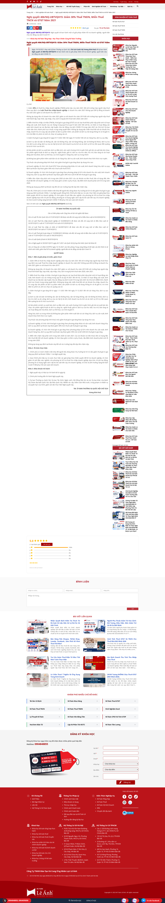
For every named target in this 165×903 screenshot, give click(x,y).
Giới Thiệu (35, 799)
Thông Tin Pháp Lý (71, 796)
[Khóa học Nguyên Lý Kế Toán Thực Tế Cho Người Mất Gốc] (119, 48)
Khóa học (96, 764)
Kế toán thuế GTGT (119, 21)
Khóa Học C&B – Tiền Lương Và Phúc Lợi (130, 274)
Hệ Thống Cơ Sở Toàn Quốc (41, 808)
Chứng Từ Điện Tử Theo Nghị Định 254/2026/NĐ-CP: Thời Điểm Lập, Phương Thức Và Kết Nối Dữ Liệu (131, 505)
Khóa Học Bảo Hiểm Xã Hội (130, 282)
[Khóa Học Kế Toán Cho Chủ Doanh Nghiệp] (119, 111)
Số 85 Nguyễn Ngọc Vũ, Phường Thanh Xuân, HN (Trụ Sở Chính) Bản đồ (75, 838)
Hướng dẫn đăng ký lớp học (74, 820)
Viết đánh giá (46, 544)
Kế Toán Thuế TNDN (75, 709)
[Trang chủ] (34, 6)
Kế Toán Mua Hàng (75, 701)
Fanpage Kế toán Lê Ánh (120, 445)
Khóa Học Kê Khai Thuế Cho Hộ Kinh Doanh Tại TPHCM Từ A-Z (131, 474)
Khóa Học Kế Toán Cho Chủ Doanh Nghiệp (131, 110)
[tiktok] (40, 2)
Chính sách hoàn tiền (71, 811)
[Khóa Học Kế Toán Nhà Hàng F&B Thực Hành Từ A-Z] (119, 364)
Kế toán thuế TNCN (119, 26)
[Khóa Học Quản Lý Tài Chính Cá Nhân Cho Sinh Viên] (119, 428)
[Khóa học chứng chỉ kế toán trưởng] (119, 75)
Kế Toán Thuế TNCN (37, 709)
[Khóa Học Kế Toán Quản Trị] (119, 237)
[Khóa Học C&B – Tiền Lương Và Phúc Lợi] (119, 274)
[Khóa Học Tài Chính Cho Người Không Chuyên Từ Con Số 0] (119, 130)
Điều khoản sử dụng (71, 802)
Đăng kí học (91, 901)
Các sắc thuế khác (118, 34)
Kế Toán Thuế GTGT (113, 701)
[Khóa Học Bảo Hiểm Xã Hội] (119, 283)
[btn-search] (137, 6)
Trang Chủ (50, 6)
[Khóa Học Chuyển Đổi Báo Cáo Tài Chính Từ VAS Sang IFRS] (119, 183)
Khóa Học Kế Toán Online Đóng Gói (131, 228)
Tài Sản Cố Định (36, 701)
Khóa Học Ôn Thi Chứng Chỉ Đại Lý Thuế (131, 210)
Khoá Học (36, 825)
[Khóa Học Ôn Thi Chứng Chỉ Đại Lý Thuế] (119, 210)
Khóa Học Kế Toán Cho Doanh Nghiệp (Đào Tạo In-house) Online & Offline (131, 148)
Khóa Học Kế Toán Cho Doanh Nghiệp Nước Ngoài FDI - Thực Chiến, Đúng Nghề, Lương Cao (131, 139)
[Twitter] (30, 2)
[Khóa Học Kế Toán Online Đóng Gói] (119, 228)
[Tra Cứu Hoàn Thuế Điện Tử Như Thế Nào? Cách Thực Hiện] (38, 669)
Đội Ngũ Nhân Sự (38, 802)
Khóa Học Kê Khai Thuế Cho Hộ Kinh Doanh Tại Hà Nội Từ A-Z (131, 484)
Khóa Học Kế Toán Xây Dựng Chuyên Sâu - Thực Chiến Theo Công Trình (131, 157)
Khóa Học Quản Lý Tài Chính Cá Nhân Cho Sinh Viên (131, 429)
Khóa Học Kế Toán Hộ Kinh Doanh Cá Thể (131, 101)
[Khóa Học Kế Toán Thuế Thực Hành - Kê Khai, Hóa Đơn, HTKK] (119, 84)
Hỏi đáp (136, 2)
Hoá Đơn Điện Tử (36, 725)
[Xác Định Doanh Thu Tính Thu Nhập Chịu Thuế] (94, 669)
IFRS (98, 808)
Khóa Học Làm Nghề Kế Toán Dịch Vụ (131, 401)
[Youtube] (34, 2)
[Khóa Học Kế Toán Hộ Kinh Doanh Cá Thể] (119, 102)
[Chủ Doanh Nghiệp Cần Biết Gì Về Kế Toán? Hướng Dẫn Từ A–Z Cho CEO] (119, 494)
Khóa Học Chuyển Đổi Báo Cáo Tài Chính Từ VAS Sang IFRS (131, 184)
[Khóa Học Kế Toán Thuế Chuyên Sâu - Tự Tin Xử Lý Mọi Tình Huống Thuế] (119, 93)
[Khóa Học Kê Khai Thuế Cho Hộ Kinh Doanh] (119, 383)
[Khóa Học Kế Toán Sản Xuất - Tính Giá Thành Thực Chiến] (119, 175)
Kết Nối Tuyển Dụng (73, 6)
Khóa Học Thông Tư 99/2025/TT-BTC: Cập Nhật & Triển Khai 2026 (131, 393)
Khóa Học (59, 6)
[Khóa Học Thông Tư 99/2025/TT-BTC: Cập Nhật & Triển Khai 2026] (119, 392)
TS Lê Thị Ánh (104, 28)
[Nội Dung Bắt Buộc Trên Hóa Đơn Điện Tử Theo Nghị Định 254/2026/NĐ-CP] (119, 516)
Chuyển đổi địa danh (104, 811)
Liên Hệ (34, 805)
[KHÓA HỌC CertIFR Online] (119, 164)
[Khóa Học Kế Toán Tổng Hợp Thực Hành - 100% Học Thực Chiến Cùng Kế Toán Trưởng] (119, 57)
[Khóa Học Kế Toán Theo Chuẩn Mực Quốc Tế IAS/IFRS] (119, 310)
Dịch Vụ (130, 6)
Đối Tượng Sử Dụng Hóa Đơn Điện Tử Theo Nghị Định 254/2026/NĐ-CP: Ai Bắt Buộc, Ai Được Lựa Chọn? (131, 526)
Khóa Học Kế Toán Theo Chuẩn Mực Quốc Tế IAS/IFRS (131, 310)
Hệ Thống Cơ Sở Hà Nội (73, 825)
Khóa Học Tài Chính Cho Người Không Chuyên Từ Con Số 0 (131, 129)
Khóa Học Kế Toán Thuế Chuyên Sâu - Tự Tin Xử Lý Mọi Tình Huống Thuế (131, 93)
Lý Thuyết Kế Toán (37, 717)
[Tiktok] (136, 797)
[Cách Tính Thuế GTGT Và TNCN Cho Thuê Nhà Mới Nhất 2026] (94, 651)
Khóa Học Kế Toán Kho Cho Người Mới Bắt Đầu (131, 374)
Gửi (133, 609)
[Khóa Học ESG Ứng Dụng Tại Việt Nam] (119, 410)
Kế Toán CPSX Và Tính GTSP (116, 717)
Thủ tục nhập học (70, 805)
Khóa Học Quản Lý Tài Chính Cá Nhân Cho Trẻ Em (131, 329)
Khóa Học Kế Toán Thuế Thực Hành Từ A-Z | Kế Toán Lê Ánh (131, 438)
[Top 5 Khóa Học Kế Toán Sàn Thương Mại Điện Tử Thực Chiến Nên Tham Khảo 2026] (119, 465)
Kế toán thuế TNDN (119, 30)
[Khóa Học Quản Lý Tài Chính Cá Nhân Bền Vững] (119, 219)
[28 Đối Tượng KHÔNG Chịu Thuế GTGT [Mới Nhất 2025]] (94, 687)
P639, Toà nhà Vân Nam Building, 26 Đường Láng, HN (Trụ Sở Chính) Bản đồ (76, 831)
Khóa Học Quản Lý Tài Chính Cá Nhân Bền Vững (131, 219)
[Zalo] (130, 802)
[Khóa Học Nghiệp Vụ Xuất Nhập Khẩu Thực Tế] (119, 255)
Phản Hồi (87, 6)
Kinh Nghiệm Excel (113, 709)
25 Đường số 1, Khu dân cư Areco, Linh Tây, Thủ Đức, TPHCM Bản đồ (109, 844)
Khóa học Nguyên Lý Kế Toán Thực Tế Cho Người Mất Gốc (131, 48)
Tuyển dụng (123, 2)
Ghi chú (95, 776)
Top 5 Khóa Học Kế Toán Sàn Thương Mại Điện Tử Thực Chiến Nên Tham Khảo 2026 (131, 465)
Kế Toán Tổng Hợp (103, 799)
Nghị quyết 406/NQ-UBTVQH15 (38, 32)
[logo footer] (40, 896)
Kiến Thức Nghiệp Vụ (106, 796)
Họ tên (95, 748)
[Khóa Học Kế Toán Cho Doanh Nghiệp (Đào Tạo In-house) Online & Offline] (119, 146)
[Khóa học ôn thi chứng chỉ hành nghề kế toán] (119, 201)
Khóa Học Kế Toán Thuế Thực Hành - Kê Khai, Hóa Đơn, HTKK (131, 84)
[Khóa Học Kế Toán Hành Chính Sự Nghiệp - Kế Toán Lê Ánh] (119, 120)
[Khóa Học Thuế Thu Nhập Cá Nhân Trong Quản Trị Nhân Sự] (119, 292)
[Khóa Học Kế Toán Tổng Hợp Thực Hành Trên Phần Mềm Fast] (119, 319)
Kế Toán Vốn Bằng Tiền (76, 717)
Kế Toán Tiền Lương (113, 725)
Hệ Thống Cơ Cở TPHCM (106, 825)
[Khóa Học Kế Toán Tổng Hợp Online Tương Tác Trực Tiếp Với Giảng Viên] (119, 66)
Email (95, 759)
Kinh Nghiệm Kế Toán (99, 6)
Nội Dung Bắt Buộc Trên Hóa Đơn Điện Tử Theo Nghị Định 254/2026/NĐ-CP (131, 515)
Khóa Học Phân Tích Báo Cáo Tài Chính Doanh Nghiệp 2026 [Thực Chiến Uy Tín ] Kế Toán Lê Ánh (131, 358)
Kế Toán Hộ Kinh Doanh (105, 805)
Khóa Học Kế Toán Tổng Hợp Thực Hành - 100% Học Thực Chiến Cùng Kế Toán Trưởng (131, 57)
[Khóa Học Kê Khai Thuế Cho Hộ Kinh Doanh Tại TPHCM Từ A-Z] (119, 475)
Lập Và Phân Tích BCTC (76, 725)
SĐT (95, 753)
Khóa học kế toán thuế (40, 834)
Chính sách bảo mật (71, 799)
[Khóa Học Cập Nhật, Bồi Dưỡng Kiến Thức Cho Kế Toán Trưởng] (119, 419)
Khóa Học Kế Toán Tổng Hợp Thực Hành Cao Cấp (131, 301)
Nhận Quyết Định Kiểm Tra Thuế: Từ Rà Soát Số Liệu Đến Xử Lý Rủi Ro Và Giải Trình (131, 455)
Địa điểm (96, 770)
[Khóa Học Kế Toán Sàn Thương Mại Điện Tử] (119, 348)
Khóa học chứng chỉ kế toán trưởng (131, 73)
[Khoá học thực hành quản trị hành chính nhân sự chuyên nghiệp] (119, 264)
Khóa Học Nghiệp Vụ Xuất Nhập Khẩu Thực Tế (131, 256)
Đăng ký (127, 782)
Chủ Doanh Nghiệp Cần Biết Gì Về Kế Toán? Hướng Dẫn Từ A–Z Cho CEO (131, 493)
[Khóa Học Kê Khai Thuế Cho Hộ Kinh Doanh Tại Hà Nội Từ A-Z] (119, 485)
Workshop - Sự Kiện (117, 6)
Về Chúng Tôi (37, 796)
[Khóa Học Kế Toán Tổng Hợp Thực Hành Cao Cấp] (119, 301)
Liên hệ (130, 2)
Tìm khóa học (75, 901)
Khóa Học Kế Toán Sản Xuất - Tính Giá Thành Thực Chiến (131, 174)
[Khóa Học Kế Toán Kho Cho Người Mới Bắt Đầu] (119, 374)
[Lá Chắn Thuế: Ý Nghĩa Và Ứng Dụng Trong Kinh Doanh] (38, 687)
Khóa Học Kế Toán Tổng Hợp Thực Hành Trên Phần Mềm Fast (131, 320)
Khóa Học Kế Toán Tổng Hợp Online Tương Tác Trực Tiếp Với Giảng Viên (131, 66)
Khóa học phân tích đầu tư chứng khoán (131, 247)
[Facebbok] (124, 797)
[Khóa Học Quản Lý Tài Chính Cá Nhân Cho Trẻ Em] (119, 328)
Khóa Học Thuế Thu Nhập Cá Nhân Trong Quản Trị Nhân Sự (131, 293)
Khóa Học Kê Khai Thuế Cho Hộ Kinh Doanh (131, 383)
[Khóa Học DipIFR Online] (119, 192)
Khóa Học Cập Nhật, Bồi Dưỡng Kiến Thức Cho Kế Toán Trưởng (131, 420)
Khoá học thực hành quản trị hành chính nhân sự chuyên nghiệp (131, 266)
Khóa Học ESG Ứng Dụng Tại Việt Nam (131, 410)
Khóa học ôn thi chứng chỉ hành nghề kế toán (130, 201)
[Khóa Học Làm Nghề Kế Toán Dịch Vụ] (119, 401)
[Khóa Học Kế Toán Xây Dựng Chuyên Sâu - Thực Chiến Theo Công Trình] (119, 157)
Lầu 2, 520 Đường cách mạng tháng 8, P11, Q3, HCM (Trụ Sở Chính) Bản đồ (107, 831)
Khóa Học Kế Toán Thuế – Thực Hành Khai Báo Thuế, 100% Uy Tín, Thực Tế (131, 339)
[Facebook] (27, 2)
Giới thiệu (115, 2)
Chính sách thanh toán (72, 808)
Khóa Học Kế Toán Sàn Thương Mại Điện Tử (131, 347)
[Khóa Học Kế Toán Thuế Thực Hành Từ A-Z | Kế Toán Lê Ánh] (119, 437)
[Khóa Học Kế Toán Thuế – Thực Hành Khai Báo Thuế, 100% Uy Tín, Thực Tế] (119, 339)
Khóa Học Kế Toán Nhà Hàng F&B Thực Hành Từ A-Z (131, 365)
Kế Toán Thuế (102, 802)
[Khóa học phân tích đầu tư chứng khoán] (119, 248)
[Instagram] (37, 2)
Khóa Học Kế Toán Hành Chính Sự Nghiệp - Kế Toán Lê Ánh (131, 120)
